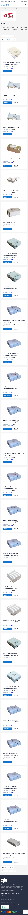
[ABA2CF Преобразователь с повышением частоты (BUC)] (14, 343)
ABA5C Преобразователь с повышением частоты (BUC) (14, 454)
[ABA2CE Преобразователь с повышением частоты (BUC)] (14, 376)
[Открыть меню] (23, 4)
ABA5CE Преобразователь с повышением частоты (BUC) (10, 787)
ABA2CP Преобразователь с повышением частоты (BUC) (10, 521)
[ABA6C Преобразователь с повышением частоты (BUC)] (14, 843)
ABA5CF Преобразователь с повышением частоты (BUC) (10, 487)
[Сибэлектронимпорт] (5, 4)
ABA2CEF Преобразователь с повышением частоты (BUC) (11, 421)
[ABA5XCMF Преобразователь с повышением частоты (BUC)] (14, 610)
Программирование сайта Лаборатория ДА (10, 904)
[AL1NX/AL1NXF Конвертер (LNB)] (14, 148)
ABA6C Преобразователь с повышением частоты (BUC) (14, 854)
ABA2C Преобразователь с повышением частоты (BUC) (14, 321)
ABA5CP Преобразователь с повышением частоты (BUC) (10, 721)
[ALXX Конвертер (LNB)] (14, 212)
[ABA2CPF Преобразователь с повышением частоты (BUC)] (14, 543)
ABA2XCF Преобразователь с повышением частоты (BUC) (11, 287)
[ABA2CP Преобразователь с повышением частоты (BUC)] (14, 510)
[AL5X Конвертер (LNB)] (14, 85)
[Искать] (26, 5)
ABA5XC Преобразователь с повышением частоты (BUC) (10, 654)
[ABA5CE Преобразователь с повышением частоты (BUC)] (14, 776)
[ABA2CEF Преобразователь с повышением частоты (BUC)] (14, 410)
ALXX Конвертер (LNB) (9, 222)
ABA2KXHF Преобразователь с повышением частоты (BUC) (11, 63)
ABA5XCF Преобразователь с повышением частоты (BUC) (11, 687)
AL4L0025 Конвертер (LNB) (10, 190)
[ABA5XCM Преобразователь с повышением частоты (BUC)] (14, 576)
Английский (24, 1)
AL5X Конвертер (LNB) (9, 95)
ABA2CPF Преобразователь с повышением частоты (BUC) (11, 554)
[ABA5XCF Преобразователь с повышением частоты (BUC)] (14, 676)
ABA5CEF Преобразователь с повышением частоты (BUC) (11, 820)
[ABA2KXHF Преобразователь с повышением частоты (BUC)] (14, 52)
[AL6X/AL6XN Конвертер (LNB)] (14, 117)
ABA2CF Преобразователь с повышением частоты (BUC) (10, 354)
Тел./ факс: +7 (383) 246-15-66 (8, 1)
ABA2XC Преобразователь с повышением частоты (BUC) (10, 254)
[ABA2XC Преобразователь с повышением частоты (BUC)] (14, 243)
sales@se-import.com (6, 895)
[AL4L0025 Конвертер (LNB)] (14, 180)
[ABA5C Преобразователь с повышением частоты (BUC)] (14, 443)
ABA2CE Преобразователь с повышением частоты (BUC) (10, 387)
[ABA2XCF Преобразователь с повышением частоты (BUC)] (14, 277)
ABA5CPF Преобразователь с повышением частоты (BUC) (11, 754)
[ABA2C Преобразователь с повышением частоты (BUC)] (14, 310)
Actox (12, 68)
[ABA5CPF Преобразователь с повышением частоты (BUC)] (14, 743)
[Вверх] (25, 912)
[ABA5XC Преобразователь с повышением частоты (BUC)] (14, 643)
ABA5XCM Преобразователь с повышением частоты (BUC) (11, 587)
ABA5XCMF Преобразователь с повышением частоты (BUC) (11, 621)
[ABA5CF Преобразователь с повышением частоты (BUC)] (14, 476)
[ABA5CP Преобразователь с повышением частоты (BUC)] (14, 710)
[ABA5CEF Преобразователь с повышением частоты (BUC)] (14, 810)
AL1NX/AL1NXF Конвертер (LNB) (12, 159)
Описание (16, 71)
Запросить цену (7, 71)
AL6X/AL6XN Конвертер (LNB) (11, 127)
